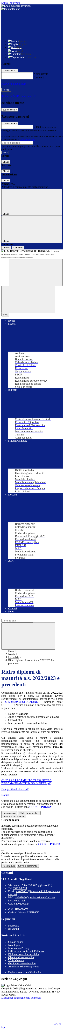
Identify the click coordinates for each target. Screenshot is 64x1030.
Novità (12, 654)
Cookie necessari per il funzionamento (22, 853)
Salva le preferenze (27, 866)
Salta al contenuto (10, 2)
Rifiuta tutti (29, 813)
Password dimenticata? (13, 83)
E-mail (37, 126)
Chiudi (6, 162)
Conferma (18, 247)
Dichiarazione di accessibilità (23, 954)
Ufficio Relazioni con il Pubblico (26, 951)
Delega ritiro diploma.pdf (15, 789)
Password (39, 77)
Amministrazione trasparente (23, 966)
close (5, 314)
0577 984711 (20, 888)
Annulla (6, 247)
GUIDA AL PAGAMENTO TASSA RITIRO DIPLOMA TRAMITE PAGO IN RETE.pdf (26, 782)
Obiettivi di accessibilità (21, 957)
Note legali (14, 945)
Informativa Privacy (19, 948)
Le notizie (13, 657)
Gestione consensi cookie (21, 963)
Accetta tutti (13, 816)
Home (11, 651)
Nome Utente (41, 73)
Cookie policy (15, 941)
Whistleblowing (16, 960)
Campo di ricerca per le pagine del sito (22, 617)
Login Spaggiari (27, 139)
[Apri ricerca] (36, 272)
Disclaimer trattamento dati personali (21, 997)
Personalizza (9, 813)
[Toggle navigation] (28, 299)
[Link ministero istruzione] (16, 5)
